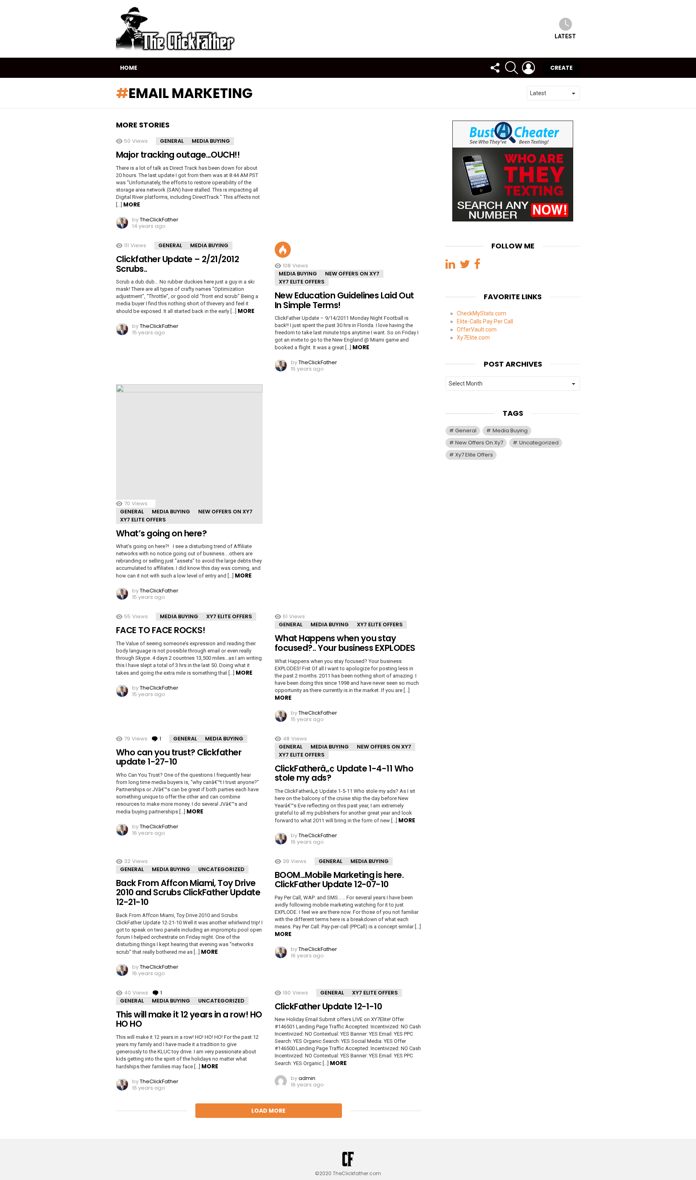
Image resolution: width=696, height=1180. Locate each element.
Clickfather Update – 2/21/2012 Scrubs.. (177, 264)
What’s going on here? (161, 533)
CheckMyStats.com (481, 313)
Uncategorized (221, 869)
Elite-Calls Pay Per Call (485, 321)
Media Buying (211, 141)
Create (561, 68)
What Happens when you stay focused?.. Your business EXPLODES (345, 643)
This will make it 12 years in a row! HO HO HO (189, 1019)
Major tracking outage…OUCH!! (178, 155)
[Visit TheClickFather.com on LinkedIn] (450, 266)
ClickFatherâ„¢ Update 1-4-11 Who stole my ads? (344, 773)
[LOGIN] (528, 68)
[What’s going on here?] (189, 453)
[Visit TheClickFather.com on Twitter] (465, 266)
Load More (268, 1111)
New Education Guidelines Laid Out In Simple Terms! (344, 300)
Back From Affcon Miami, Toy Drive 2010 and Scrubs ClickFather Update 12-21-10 (188, 892)
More (131, 204)
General (172, 141)
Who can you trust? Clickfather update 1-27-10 (178, 757)
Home (128, 68)
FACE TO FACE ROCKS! (160, 630)
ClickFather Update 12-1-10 (328, 1006)
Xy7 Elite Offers (302, 282)
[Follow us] (494, 68)
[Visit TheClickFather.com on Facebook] (477, 266)
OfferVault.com (477, 329)
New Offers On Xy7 (352, 273)
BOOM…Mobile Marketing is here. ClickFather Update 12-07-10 (339, 879)
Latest (565, 36)
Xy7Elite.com (473, 337)
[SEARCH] (511, 68)
